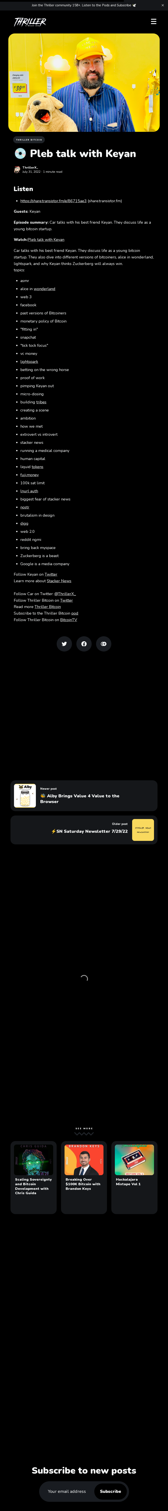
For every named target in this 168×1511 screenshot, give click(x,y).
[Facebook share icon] (84, 644)
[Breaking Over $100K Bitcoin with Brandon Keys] (84, 1177)
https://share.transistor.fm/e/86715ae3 (53, 201)
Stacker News (59, 581)
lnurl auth (29, 491)
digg (24, 523)
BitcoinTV (68, 619)
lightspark (29, 361)
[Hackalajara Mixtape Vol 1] (134, 1177)
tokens (37, 466)
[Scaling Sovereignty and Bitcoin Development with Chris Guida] (33, 1177)
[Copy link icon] (103, 644)
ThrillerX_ (30, 168)
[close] (162, 5)
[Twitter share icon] (64, 644)
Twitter (51, 574)
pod (74, 613)
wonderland (44, 288)
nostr (24, 507)
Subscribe (110, 1491)
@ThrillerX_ (65, 593)
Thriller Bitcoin (29, 140)
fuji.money (29, 475)
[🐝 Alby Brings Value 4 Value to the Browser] (83, 795)
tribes (41, 402)
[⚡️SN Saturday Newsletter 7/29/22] (83, 830)
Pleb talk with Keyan (46, 239)
